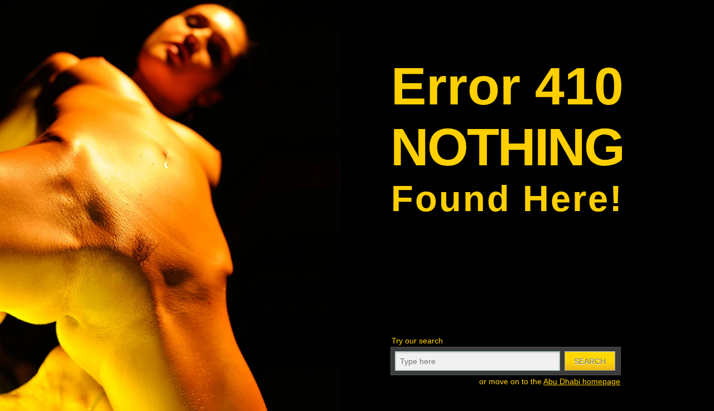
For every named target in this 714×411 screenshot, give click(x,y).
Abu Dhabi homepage (581, 381)
